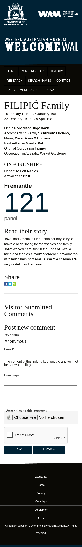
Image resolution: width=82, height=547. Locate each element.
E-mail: (9, 349)
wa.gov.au (41, 476)
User (41, 517)
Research (15, 80)
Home (11, 71)
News (50, 90)
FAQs (11, 90)
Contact (63, 80)
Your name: (12, 334)
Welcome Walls (41, 44)
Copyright (41, 501)
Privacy (41, 493)
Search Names (39, 80)
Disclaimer (41, 509)
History (56, 71)
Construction (33, 71)
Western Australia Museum (15, 14)
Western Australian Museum (58, 14)
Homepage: (12, 375)
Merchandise (30, 90)
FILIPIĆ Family (36, 105)
